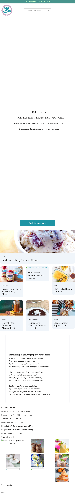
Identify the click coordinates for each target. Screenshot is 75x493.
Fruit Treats (5, 286)
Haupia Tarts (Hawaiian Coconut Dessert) (37, 325)
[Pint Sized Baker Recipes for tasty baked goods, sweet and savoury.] (6, 10)
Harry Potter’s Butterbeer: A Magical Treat (8, 325)
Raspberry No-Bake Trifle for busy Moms (11, 292)
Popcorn (56, 319)
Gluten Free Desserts (34, 272)
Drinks (4, 319)
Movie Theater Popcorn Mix (61, 324)
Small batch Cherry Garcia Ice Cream (20, 260)
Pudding (56, 286)
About (3, 488)
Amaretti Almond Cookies (36, 277)
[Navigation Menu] (72, 10)
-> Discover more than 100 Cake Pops (37, 2)
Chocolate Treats (33, 319)
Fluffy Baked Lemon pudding (63, 290)
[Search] (49, 10)
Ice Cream (5, 257)
